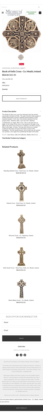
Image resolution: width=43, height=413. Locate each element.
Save (22, 64)
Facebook (17, 355)
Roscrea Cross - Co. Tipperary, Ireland (21, 235)
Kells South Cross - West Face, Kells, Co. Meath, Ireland (21, 268)
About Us (6, 377)
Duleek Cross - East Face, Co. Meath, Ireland (21, 203)
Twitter (21, 355)
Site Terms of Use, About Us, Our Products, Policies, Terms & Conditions (21, 361)
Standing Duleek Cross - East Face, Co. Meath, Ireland (21, 171)
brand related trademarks (34, 387)
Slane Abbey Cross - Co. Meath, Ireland (21, 300)
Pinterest (25, 355)
